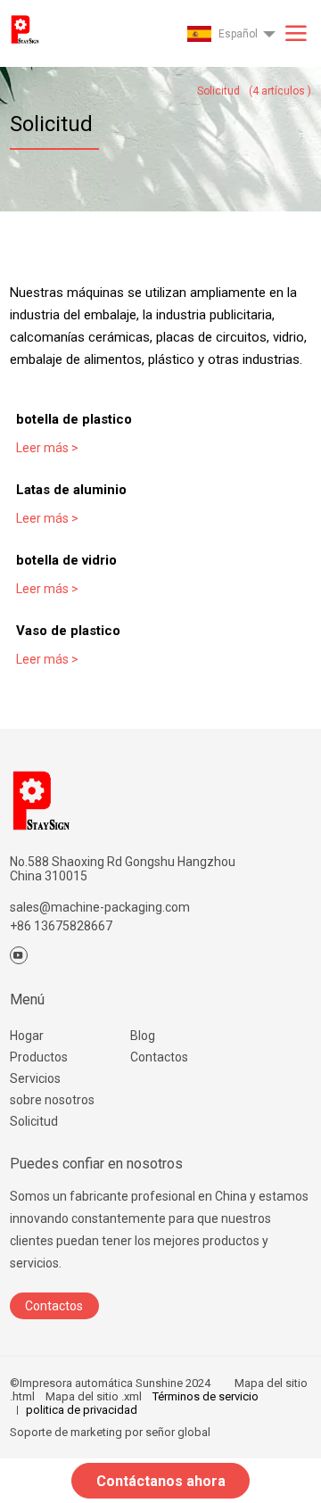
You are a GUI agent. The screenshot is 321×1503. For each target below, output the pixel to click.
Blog (142, 1035)
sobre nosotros (52, 1100)
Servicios (35, 1078)
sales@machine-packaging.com (100, 907)
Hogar (27, 1035)
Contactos (159, 1057)
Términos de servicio (205, 1396)
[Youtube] (19, 955)
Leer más (47, 448)
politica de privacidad (81, 1409)
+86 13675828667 (61, 926)
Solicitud (34, 1121)
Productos (39, 1057)
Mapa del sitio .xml (93, 1396)
